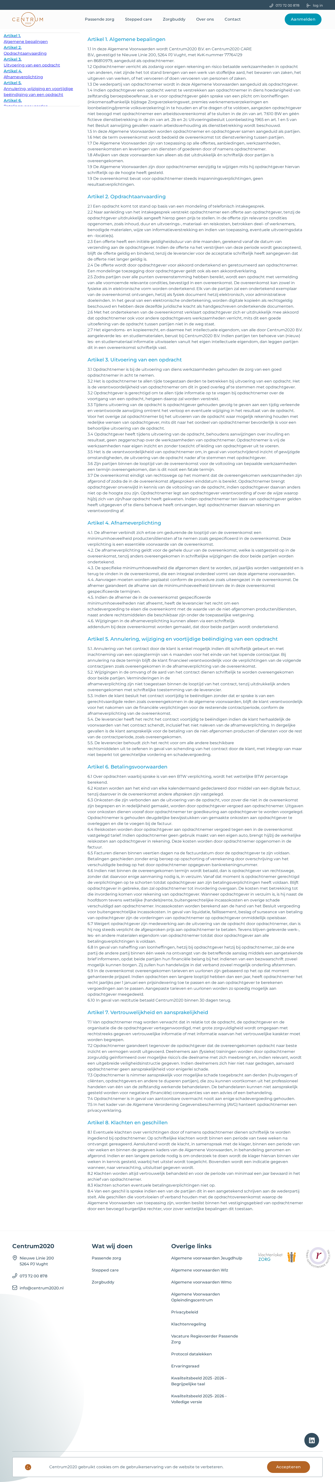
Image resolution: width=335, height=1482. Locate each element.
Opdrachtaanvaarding (25, 50)
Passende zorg (99, 19)
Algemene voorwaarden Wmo (201, 1282)
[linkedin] (311, 1440)
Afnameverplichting (23, 74)
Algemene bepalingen (26, 38)
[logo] (27, 19)
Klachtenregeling (188, 1324)
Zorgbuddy (174, 19)
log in (318, 5)
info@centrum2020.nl (42, 1288)
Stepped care (138, 19)
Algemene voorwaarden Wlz (199, 1270)
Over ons (205, 19)
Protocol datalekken (191, 1354)
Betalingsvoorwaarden (26, 103)
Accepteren (288, 1467)
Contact (233, 19)
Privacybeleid (184, 1312)
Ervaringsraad (185, 1366)
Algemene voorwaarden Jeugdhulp (206, 1258)
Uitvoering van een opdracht (32, 62)
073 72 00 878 (287, 5)
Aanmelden (303, 19)
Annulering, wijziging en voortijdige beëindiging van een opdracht (38, 88)
